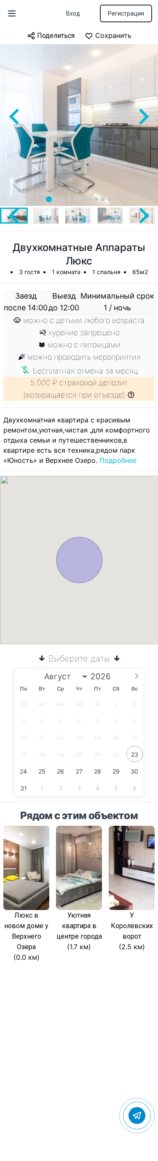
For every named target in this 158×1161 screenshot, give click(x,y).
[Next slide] (142, 116)
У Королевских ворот (132, 925)
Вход (73, 13)
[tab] (49, 199)
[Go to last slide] (15, 116)
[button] (46, 216)
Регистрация (126, 13)
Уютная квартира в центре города (79, 925)
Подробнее (118, 460)
